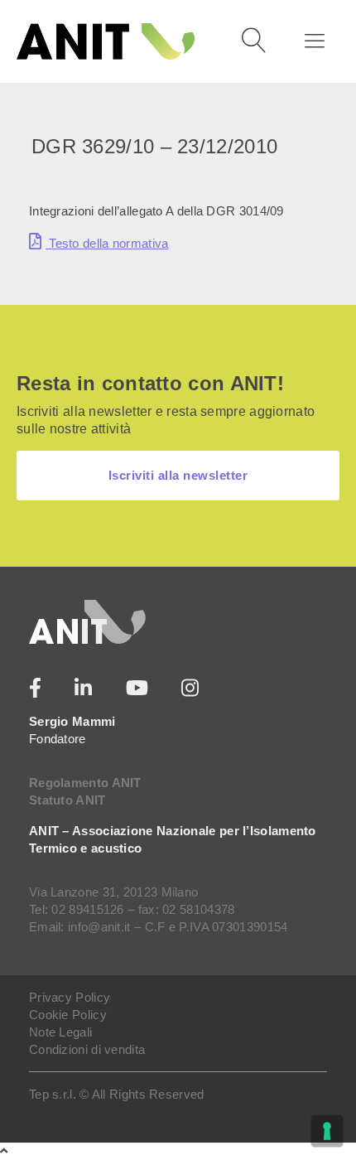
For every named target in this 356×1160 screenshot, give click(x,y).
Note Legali (60, 1032)
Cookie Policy (68, 1015)
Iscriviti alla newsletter (178, 475)
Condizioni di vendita (87, 1049)
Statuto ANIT (67, 800)
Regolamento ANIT (85, 783)
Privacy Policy (69, 997)
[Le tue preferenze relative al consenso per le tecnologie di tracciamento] (327, 1131)
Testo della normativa (107, 243)
